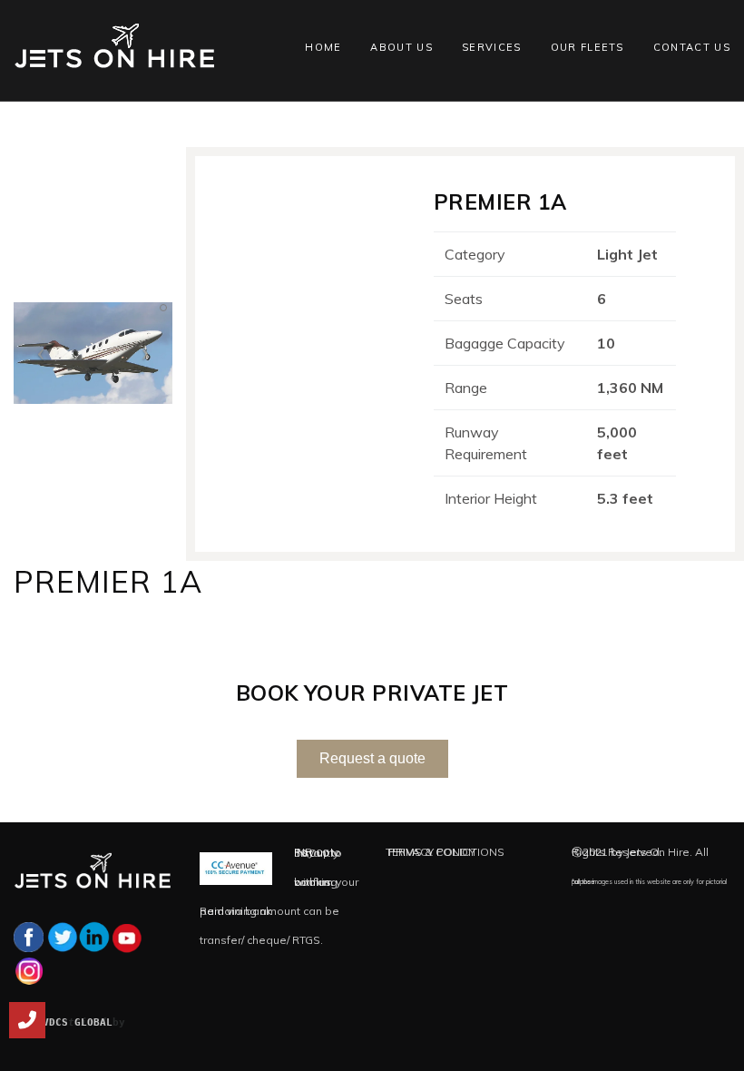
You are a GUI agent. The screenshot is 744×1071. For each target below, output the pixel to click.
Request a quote (372, 758)
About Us (401, 47)
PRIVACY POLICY (431, 852)
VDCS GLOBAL (78, 1022)
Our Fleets (587, 47)
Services (492, 47)
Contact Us (691, 47)
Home (323, 47)
